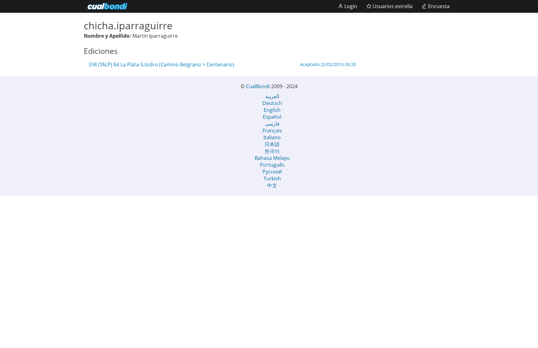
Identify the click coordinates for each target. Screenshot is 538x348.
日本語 (272, 144)
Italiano (272, 137)
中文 (272, 185)
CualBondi (258, 86)
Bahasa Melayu (272, 158)
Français (272, 130)
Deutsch (272, 103)
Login (350, 6)
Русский (272, 171)
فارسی (272, 123)
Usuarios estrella (392, 6)
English (272, 110)
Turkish (272, 178)
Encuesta (438, 6)
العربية (272, 96)
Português (272, 164)
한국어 (272, 151)
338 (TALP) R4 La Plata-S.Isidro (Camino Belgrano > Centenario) (222, 64)
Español (272, 116)
